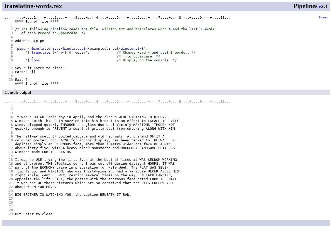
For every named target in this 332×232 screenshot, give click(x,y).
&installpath (75, 48)
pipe (21, 48)
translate (41, 52)
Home (323, 17)
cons (36, 60)
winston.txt (132, 48)
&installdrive (45, 48)
